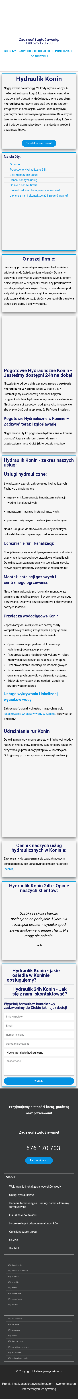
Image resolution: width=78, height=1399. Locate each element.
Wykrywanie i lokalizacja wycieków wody (35, 1186)
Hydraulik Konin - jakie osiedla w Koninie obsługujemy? (33, 975)
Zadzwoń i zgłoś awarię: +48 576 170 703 (39, 41)
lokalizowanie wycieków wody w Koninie (29, 713)
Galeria (13, 1240)
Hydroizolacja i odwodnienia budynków (33, 1223)
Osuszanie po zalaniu (22, 1215)
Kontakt (14, 1248)
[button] (39, 66)
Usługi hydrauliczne (21, 1195)
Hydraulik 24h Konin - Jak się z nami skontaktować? (39, 991)
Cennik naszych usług (23, 1231)
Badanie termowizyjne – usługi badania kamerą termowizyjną (39, 1205)
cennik (9, 869)
